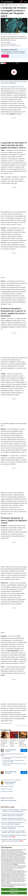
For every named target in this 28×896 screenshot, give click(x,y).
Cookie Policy (11, 886)
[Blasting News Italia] (8, 2)
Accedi (25, 1)
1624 (12, 853)
